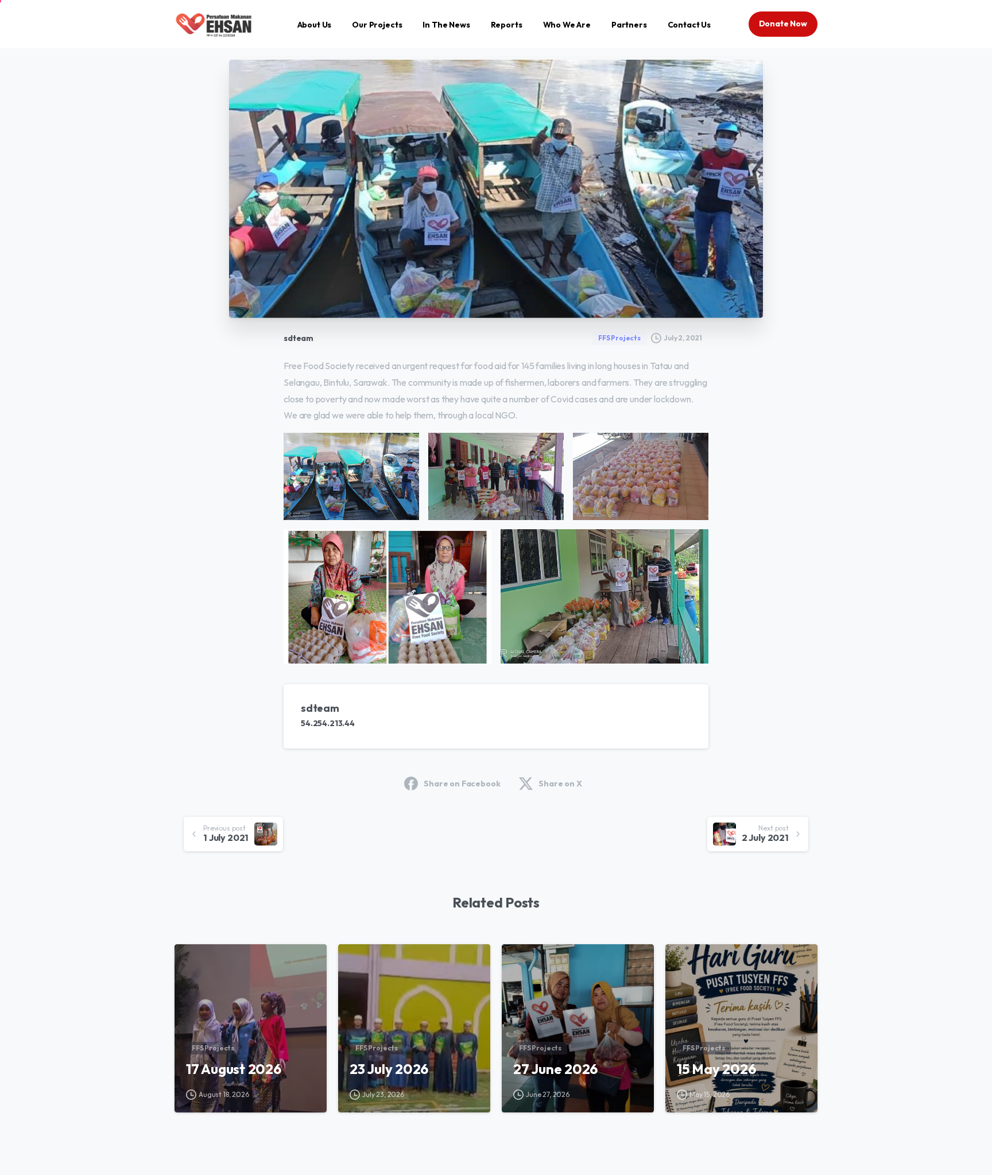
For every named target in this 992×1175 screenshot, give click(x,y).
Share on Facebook (462, 783)
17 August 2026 (233, 1068)
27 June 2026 (555, 1068)
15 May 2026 (716, 1068)
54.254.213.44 (328, 723)
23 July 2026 (389, 1068)
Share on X (560, 783)
